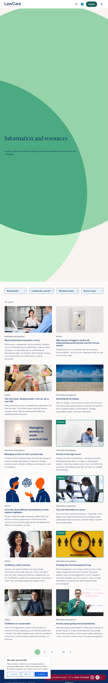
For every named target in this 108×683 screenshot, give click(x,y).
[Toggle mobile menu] (101, 4)
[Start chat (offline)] (92, 677)
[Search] (76, 4)
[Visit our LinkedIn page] (82, 4)
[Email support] (97, 677)
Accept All (41, 674)
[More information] (69, 677)
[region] (27, 668)
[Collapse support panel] (102, 677)
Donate (91, 4)
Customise (13, 674)
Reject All (27, 674)
